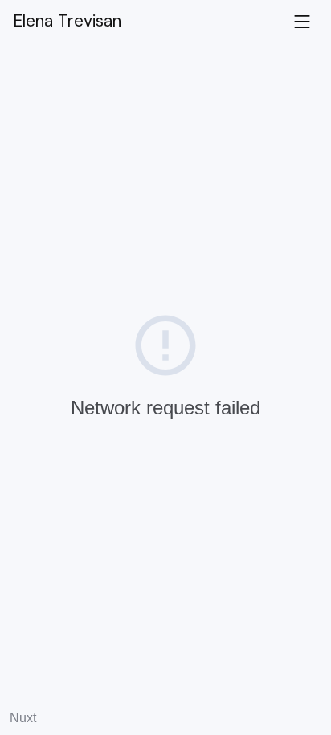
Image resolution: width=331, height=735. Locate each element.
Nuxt (23, 718)
